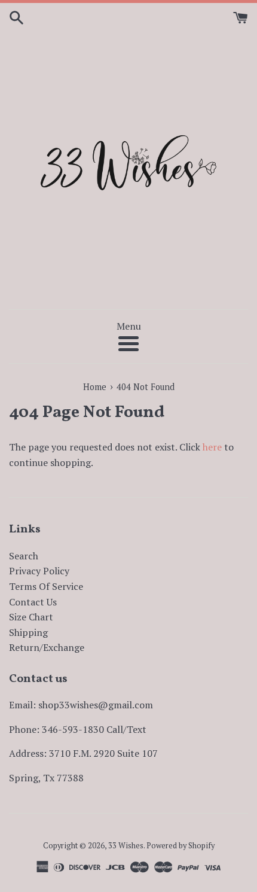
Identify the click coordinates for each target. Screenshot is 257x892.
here (212, 446)
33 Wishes (125, 846)
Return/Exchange (46, 647)
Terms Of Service (46, 586)
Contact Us (33, 601)
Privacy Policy (39, 570)
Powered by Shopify (180, 846)
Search (23, 555)
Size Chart (31, 616)
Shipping (28, 632)
